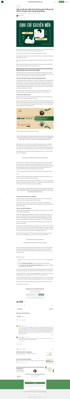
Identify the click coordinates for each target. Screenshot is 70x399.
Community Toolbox (21, 273)
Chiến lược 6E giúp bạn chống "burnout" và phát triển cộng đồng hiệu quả (30, 368)
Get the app (40, 394)
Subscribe (61, 1)
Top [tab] (17, 349)
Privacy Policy (43, 386)
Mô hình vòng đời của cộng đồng (24, 352)
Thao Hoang (21, 325)
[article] (35, 354)
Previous (20, 309)
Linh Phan (23, 354)
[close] (45, 370)
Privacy (36, 391)
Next (50, 309)
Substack (29, 396)
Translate (18, 7)
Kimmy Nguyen (21, 337)
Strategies (18, 5)
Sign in (66, 1)
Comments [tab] (19, 316)
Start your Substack (32, 394)
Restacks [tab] (23, 316)
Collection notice (43, 391)
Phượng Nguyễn (21, 15)
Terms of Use (40, 385)
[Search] (55, 2)
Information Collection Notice (34, 386)
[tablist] (20, 316)
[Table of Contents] (1, 200)
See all (18, 376)
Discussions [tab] (24, 349)
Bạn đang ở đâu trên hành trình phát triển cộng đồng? (25, 353)
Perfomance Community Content (31, 269)
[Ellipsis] (53, 326)
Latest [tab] (20, 349)
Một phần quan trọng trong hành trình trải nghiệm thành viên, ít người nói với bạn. (30, 361)
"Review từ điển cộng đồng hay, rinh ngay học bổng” (34, 259)
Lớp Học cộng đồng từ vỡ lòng (23, 277)
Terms (39, 391)
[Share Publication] (57, 2)
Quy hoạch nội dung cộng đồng (23, 359)
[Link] (15, 69)
